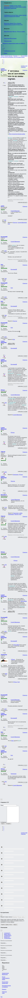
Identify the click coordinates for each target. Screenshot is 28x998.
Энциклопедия (7, 7)
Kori (9, 223)
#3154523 (25, 472)
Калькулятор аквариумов (10, 8)
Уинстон (15, 222)
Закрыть (3, 823)
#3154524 (25, 492)
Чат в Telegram (17, 23)
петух (19, 740)
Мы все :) (14, 31)
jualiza (20, 513)
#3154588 (25, 615)
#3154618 (25, 783)
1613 (5, 250)
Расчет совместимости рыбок (19, 7)
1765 (5, 402)
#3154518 (25, 413)
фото (12, 740)
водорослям (13, 402)
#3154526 (25, 511)
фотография (24, 601)
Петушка (10, 137)
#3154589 (25, 634)
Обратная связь (7, 41)
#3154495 (25, 299)
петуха (14, 245)
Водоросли (10, 403)
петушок (11, 96)
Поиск (5, 38)
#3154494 (25, 280)
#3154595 (25, 652)
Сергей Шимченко (15, 210)
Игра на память (21, 31)
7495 (5, 278)
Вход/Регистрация (11, 38)
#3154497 (25, 337)
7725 (5, 507)
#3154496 (25, 319)
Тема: (2, 805)
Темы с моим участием (20, 15)
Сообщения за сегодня (9, 15)
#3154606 (25, 680)
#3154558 (25, 538)
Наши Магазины (8, 31)
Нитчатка (22, 606)
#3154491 (25, 220)
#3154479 (25, 203)
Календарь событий (9, 23)
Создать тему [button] (24, 65)
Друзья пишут (7, 938)
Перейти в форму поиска (6, 924)
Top (1, 996)
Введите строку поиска (6, 916)
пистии (9, 370)
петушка (24, 405)
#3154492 (25, 262)
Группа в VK (19, 24)
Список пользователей (9, 16)
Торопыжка (15, 474)
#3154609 (25, 729)
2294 (5, 472)
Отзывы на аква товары (15, 5)
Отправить (8, 823)
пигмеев (15, 140)
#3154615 (25, 766)
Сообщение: (4, 822)
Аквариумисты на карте (10, 24)
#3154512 (25, 387)
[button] (4, 69)
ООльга (13, 432)
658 (5, 220)
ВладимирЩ (14, 269)
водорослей (10, 373)
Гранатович (16, 513)
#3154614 (25, 748)
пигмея (16, 96)
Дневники (6, 5)
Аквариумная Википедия (5, 974)
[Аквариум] (13, 43)
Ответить (23, 67)
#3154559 (25, 592)
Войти (5, 53)
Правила (17, 16)
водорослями (12, 398)
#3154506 (25, 357)
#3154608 (25, 711)
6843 (6, 673)
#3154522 (25, 449)
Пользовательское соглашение (6, 986)
